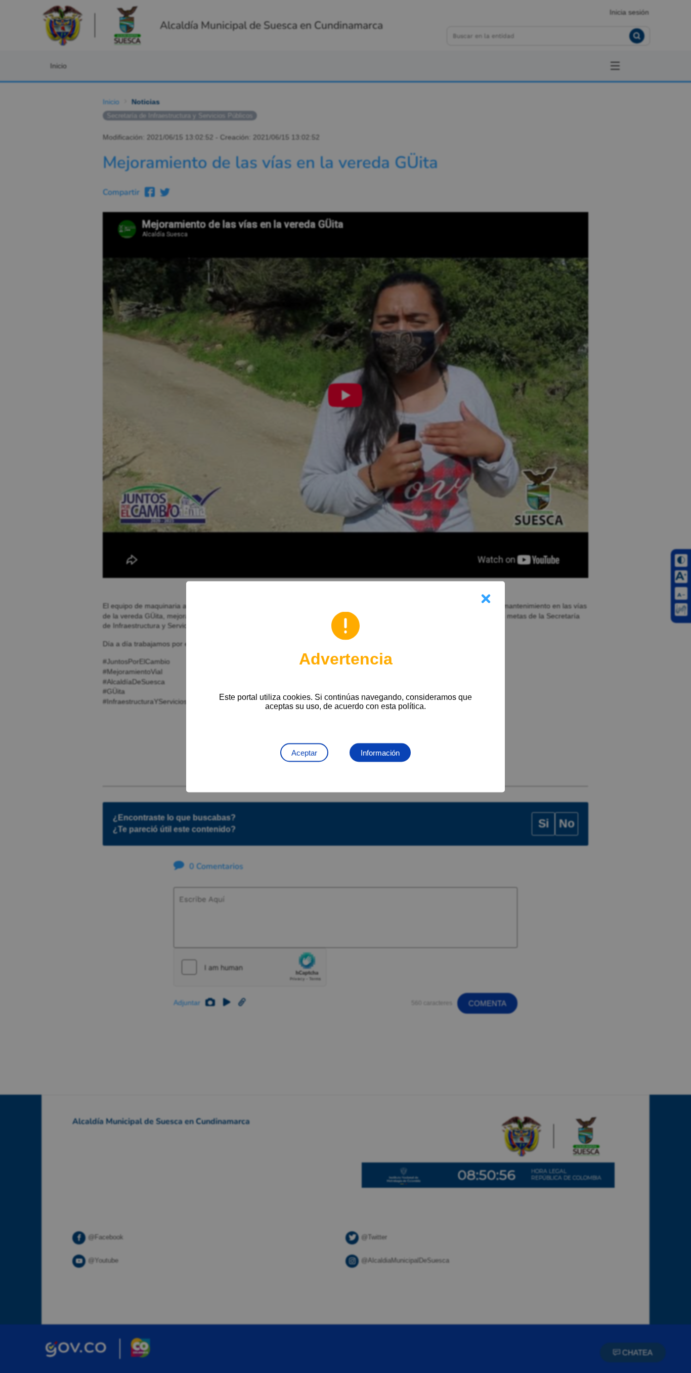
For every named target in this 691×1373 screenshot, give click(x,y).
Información (380, 752)
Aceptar (304, 752)
